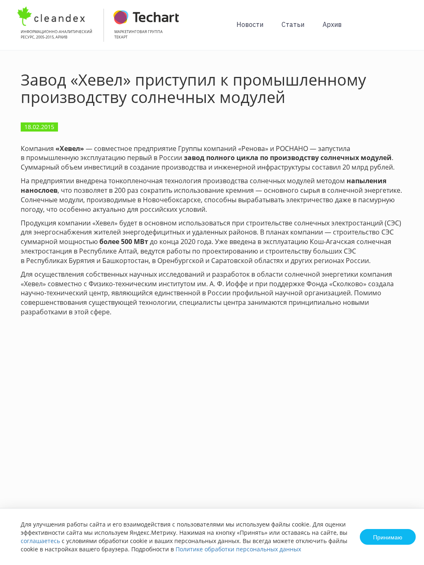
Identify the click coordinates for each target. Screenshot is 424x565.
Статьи (293, 24)
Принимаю (387, 537)
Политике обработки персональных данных (238, 549)
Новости (249, 24)
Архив (332, 24)
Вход (405, 30)
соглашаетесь (40, 541)
